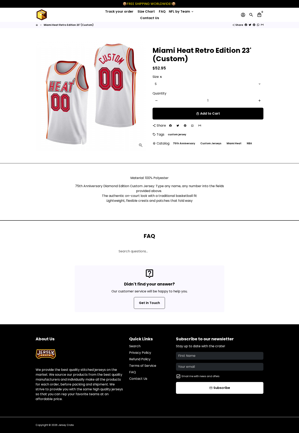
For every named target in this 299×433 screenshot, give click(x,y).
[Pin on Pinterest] (254, 25)
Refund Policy (140, 359)
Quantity (159, 93)
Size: (157, 76)
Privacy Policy (140, 352)
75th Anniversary (184, 143)
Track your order (119, 11)
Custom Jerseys (210, 143)
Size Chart (146, 11)
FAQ (162, 11)
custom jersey (177, 134)
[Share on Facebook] (246, 25)
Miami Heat (234, 143)
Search (135, 346)
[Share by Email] (262, 25)
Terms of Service (142, 365)
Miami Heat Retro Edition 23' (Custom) (69, 25)
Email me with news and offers (200, 376)
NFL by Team (181, 11)
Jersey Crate (66, 425)
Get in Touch (149, 303)
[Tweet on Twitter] (250, 25)
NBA (249, 143)
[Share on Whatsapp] (258, 25)
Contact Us (149, 18)
